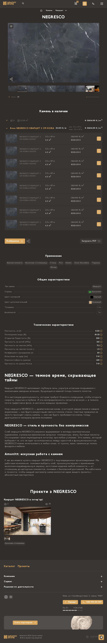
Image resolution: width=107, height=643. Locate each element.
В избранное (13, 241)
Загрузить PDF (89, 241)
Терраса (96, 263)
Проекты (24, 566)
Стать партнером (23, 623)
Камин (69, 263)
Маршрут (72, 602)
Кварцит (59, 10)
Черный (97, 297)
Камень (49, 10)
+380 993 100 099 (94, 602)
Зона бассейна (81, 263)
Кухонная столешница (36, 263)
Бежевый (96, 302)
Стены (53, 263)
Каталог (9, 566)
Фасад (53, 267)
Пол (61, 263)
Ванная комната (14, 263)
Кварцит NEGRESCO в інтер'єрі (23, 500)
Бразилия (96, 292)
